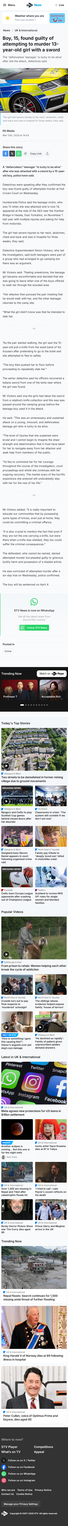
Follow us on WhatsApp (21, 1473)
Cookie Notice (24, 1494)
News (6, 30)
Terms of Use (24, 1490)
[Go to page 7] (39, 705)
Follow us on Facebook (21, 1467)
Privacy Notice (43, 1490)
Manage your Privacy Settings (21, 1504)
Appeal (39, 1452)
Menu (11, 5)
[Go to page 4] (31, 705)
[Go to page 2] (26, 705)
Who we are (8, 1490)
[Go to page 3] (28, 705)
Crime (8, 651)
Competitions (43, 1447)
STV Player (9, 1447)
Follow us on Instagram (21, 1480)
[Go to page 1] (22, 705)
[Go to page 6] (36, 705)
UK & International (26, 30)
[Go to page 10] (47, 705)
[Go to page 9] (44, 705)
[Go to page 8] (41, 705)
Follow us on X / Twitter (21, 1460)
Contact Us (7, 1494)
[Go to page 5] (33, 705)
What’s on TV (10, 1452)
